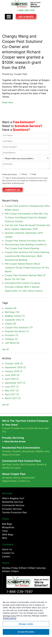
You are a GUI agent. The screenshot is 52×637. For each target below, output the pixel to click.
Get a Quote (26, 17)
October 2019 (14, 363)
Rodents (16, 451)
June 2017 (12, 386)
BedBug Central (15, 316)
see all (5, 349)
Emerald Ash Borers (17, 331)
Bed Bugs (12, 312)
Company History (11, 477)
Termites (6, 451)
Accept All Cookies (26, 632)
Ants (47, 451)
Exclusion (11, 335)
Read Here (7, 102)
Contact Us (24, 481)
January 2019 (13, 371)
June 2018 (12, 375)
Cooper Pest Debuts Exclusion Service (25, 240)
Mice (4, 538)
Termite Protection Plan (14, 512)
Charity (10, 323)
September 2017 (15, 382)
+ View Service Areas (14, 441)
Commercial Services (13, 505)
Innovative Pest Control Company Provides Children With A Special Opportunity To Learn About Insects (24, 287)
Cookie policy (9, 618)
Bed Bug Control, (11, 464)
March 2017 (13, 398)
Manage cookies (26, 624)
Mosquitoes (28, 451)
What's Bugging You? (13, 498)
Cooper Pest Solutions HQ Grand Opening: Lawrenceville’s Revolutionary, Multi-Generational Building (27, 256)
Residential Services (12, 501)
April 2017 (12, 394)
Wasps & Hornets (11, 454)
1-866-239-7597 (19, 592)
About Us (7, 549)
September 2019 (15, 367)
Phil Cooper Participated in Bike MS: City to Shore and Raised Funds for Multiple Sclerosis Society (26, 217)
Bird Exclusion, (28, 464)
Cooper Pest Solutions (19, 327)
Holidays (11, 339)
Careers (6, 556)
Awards (10, 308)
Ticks (5, 531)
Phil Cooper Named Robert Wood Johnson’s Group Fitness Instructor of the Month (27, 267)
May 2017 (12, 390)
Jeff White (12, 342)
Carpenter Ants (14, 319)
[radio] (23, 174)
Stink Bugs (7, 534)
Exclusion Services (12, 508)
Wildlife (39, 451)
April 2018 (12, 379)
